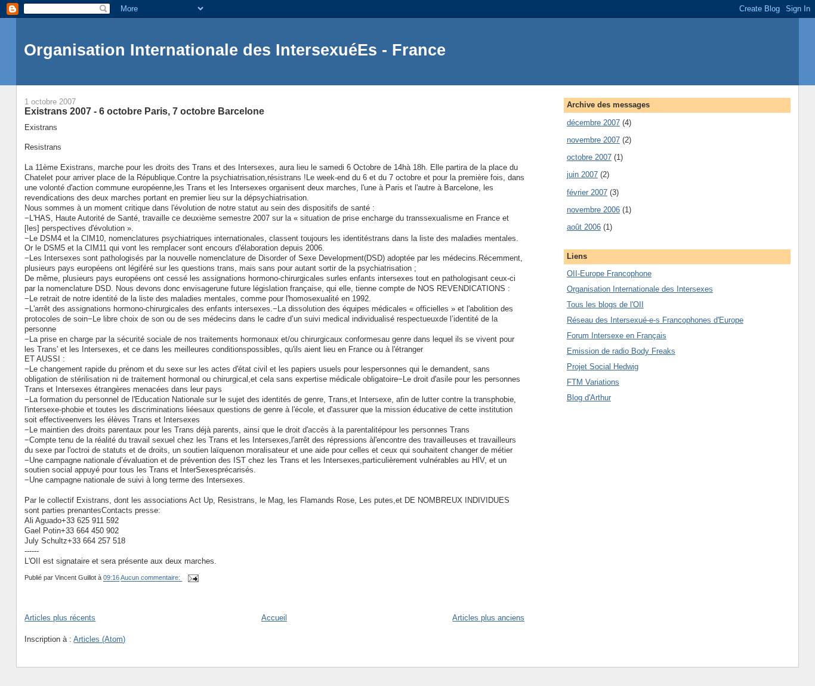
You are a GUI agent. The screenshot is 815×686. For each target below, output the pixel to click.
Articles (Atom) (99, 639)
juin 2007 (582, 174)
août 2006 (584, 227)
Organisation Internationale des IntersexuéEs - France (235, 50)
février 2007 (587, 192)
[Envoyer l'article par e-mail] (192, 578)
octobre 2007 (589, 157)
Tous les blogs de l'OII (605, 304)
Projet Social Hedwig (602, 366)
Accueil (274, 617)
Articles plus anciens (488, 617)
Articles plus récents (59, 617)
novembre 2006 (593, 209)
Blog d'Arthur (589, 397)
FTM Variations (593, 382)
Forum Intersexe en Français (616, 335)
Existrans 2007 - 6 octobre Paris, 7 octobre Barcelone (144, 111)
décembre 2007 (593, 122)
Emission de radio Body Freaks (621, 351)
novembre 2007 (593, 139)
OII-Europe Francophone (609, 273)
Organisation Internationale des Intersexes (640, 289)
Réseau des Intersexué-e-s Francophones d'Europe (655, 320)
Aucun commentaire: (151, 578)
